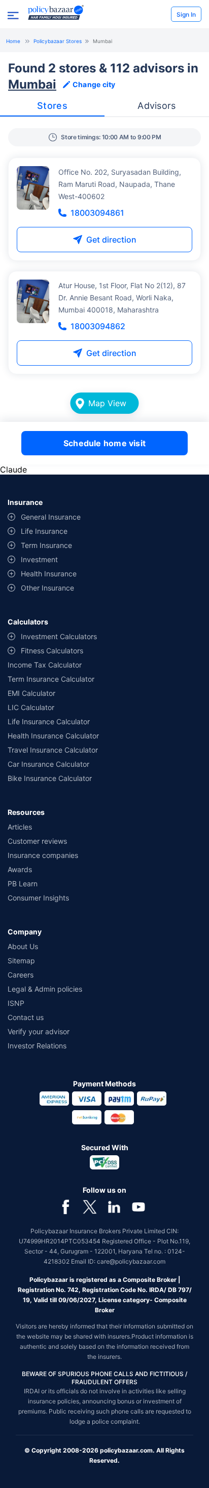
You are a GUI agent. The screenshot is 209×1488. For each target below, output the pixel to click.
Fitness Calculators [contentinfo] (52, 650)
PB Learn (23, 883)
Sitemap (21, 960)
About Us (23, 946)
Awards (20, 869)
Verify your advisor (38, 1031)
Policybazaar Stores (57, 41)
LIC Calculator (31, 707)
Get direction (111, 239)
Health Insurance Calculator (53, 735)
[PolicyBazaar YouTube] (138, 1207)
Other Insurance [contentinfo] (47, 587)
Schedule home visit (104, 443)
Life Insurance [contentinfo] (44, 531)
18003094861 (97, 213)
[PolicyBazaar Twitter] (89, 1207)
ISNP (16, 1003)
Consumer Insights (38, 897)
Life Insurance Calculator (49, 721)
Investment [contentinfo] (39, 559)
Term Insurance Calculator (51, 679)
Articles (20, 827)
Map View (107, 403)
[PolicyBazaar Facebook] (65, 1207)
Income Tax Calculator (45, 664)
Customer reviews (37, 841)
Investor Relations (37, 1045)
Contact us (26, 1017)
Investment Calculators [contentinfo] (59, 636)
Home (13, 41)
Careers (20, 974)
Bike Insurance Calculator (50, 778)
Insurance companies (43, 855)
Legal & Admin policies (45, 989)
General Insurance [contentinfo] (51, 517)
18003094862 (98, 326)
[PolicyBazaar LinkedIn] (114, 1207)
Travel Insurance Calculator (53, 750)
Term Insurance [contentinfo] (46, 545)
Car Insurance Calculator (48, 764)
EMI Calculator (31, 693)
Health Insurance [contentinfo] (49, 573)
